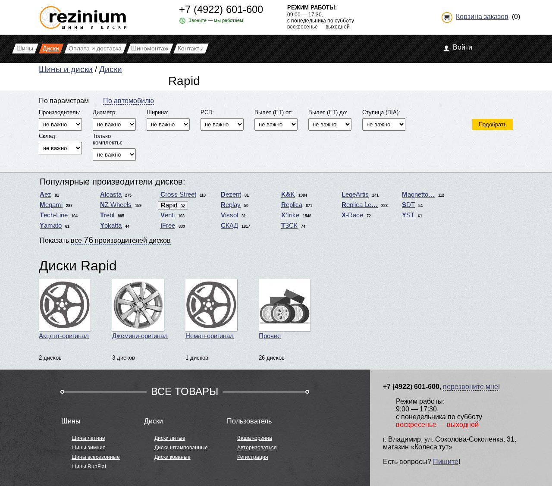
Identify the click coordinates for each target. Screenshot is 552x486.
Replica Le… (360, 204)
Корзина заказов (482, 16)
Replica (291, 204)
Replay (231, 204)
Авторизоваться (257, 448)
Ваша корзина (254, 438)
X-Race (352, 215)
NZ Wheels (116, 204)
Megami (51, 204)
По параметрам (64, 100)
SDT (408, 204)
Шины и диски (66, 69)
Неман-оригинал (209, 335)
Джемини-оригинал (140, 335)
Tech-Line (54, 215)
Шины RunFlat (89, 467)
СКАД (229, 225)
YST (408, 215)
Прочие (270, 335)
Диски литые (169, 438)
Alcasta (111, 194)
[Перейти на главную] (83, 14)
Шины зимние (89, 448)
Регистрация (252, 457)
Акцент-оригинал (64, 335)
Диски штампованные (181, 448)
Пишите (445, 461)
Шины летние (88, 438)
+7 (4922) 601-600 (221, 9)
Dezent (231, 194)
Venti (167, 215)
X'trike (290, 215)
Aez (45, 194)
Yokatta (111, 225)
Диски (110, 69)
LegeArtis (355, 194)
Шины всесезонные (96, 457)
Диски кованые (172, 457)
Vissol (229, 215)
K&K (288, 194)
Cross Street (178, 194)
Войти (462, 47)
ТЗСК (289, 225)
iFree (167, 225)
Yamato (51, 225)
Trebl (107, 215)
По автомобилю (128, 100)
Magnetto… (418, 194)
